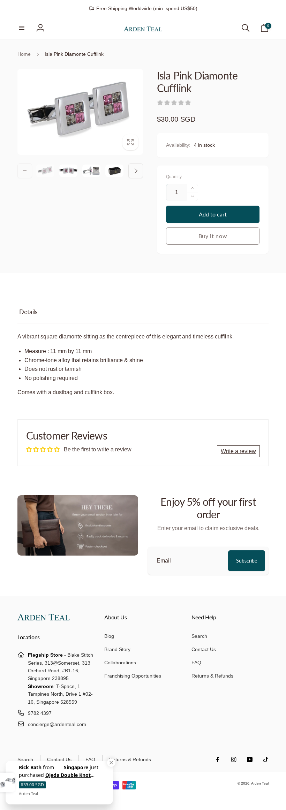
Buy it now (212, 235)
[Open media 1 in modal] (80, 111)
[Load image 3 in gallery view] (91, 171)
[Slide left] (24, 170)
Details (28, 311)
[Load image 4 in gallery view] (114, 171)
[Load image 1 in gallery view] (45, 171)
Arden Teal (260, 783)
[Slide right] (135, 170)
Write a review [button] (238, 451)
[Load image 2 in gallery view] (68, 171)
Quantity (174, 177)
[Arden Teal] (43, 618)
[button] (21, 28)
